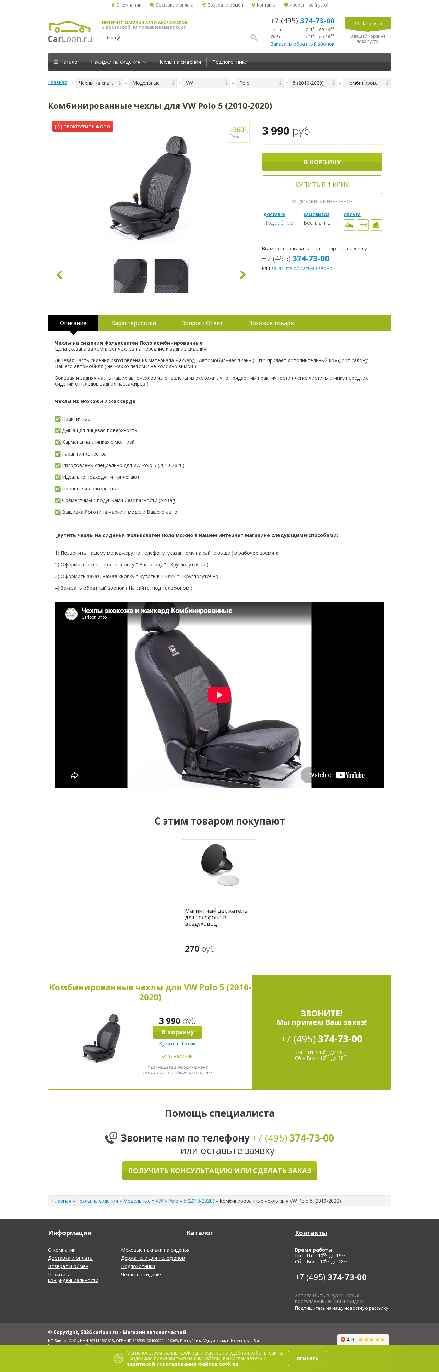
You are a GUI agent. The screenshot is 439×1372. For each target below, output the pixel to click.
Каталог (69, 62)
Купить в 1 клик (322, 184)
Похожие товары (271, 323)
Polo (173, 1200)
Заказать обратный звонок (302, 43)
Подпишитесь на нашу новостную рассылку (341, 1308)
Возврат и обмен (224, 5)
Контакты (266, 5)
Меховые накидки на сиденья (155, 1249)
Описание (73, 323)
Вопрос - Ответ (202, 323)
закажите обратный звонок (302, 268)
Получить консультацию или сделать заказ (219, 1170)
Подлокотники (230, 62)
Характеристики (134, 323)
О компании (128, 5)
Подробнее (278, 222)
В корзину (322, 162)
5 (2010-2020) (198, 1200)
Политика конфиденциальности (73, 1277)
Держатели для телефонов (153, 1258)
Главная (57, 82)
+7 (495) (302, 20)
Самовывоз (316, 214)
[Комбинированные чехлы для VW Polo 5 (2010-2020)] (151, 188)
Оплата (352, 214)
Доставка (274, 214)
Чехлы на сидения (179, 62)
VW (159, 1200)
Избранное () (308, 5)
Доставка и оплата (173, 5)
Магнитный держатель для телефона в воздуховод (216, 917)
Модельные (137, 1200)
